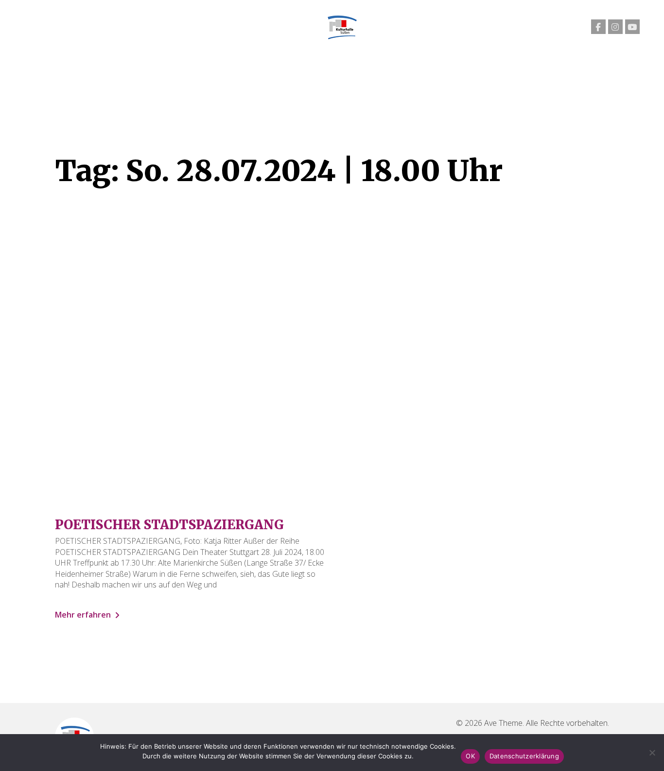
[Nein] (652, 752)
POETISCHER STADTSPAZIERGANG (169, 525)
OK (470, 756)
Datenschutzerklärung (524, 756)
